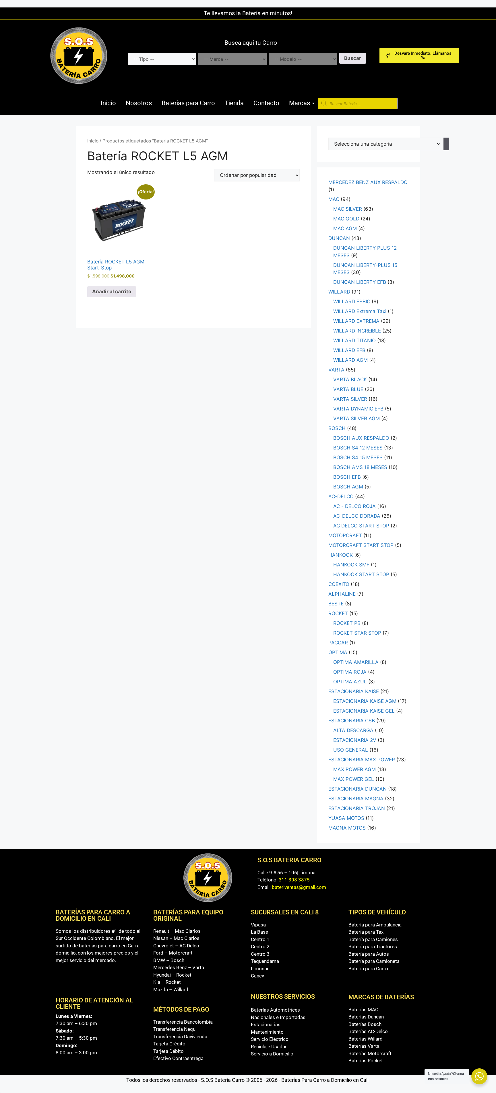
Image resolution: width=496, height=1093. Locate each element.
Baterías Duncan (366, 1017)
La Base (259, 932)
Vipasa (258, 925)
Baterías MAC (363, 1009)
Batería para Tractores (372, 946)
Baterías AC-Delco (368, 1031)
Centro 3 (260, 954)
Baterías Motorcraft (370, 1053)
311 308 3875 (294, 880)
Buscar (352, 58)
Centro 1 (260, 939)
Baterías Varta (363, 1046)
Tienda (234, 103)
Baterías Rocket (365, 1060)
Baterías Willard (365, 1039)
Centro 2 (260, 946)
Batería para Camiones (373, 939)
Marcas (299, 103)
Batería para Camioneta (374, 961)
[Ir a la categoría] (446, 144)
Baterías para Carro (188, 103)
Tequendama (265, 961)
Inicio (108, 103)
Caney (257, 976)
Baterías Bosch (364, 1024)
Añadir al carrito (111, 291)
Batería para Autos (368, 954)
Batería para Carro (368, 968)
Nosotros (139, 103)
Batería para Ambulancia (375, 925)
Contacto (266, 103)
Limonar (260, 968)
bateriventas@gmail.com (299, 887)
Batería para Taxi (366, 932)
